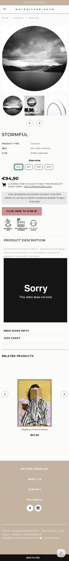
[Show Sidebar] (34, 557)
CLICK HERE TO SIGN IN (21, 211)
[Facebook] (30, 508)
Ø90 (39, 167)
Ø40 (18, 167)
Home (5, 17)
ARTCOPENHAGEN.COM (38, 186)
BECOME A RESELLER (34, 469)
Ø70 (29, 167)
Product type (10, 143)
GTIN (4, 153)
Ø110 (49, 167)
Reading (34, 429)
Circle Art (18, 17)
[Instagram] (38, 508)
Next (4, 3)
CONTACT (34, 489)
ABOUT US (34, 479)
